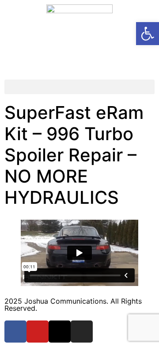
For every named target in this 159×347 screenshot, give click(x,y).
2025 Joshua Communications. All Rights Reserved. (73, 305)
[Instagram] (82, 331)
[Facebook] (15, 331)
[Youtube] (37, 331)
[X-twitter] (60, 331)
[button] (79, 87)
